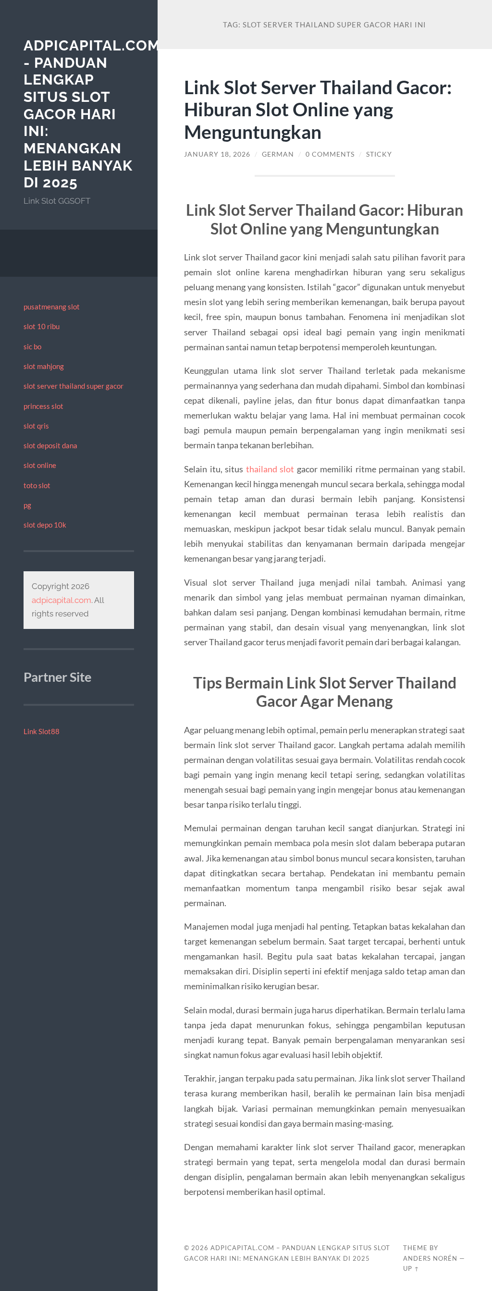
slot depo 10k (45, 524)
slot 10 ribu (42, 326)
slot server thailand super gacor (73, 385)
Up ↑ (411, 1268)
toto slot (37, 485)
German (278, 154)
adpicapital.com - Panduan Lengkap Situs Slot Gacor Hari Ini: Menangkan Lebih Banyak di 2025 (92, 114)
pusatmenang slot (52, 306)
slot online (40, 465)
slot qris (36, 425)
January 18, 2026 (217, 154)
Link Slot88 (42, 731)
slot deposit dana (50, 445)
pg (27, 505)
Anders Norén (430, 1258)
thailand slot (270, 469)
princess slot (43, 406)
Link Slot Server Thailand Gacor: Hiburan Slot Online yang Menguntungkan (318, 109)
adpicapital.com (61, 600)
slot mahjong (44, 366)
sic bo (32, 346)
